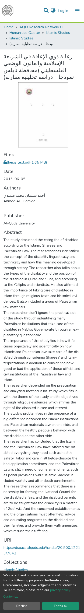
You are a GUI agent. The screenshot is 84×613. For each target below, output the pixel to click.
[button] (53, 11)
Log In (63, 10)
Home (9, 27)
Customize (10, 596)
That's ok (60, 606)
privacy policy (60, 590)
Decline (22, 606)
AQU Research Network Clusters (42, 27)
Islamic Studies (58, 32)
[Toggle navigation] (77, 10)
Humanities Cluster (24, 32)
